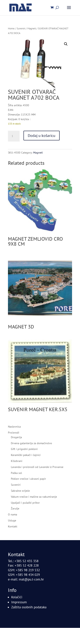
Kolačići (16, 597)
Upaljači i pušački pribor (25, 502)
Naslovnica (14, 426)
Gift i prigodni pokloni (24, 449)
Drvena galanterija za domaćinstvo (31, 443)
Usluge (12, 520)
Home (11, 28)
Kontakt (12, 526)
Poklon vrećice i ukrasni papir (28, 478)
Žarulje (15, 508)
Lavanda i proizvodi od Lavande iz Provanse (37, 467)
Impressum (19, 602)
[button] (65, 44)
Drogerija (16, 437)
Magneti (31, 28)
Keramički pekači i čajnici (26, 455)
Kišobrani (16, 461)
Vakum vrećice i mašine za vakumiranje (34, 496)
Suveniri (21, 28)
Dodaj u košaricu (41, 135)
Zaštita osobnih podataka (28, 607)
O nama (12, 514)
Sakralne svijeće (20, 490)
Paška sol (16, 473)
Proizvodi (13, 432)
